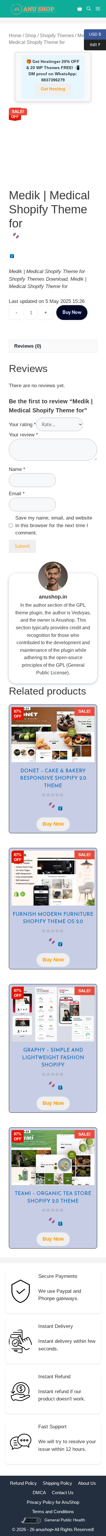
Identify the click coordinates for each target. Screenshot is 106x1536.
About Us (87, 1483)
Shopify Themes (57, 35)
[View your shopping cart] (79, 9)
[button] (88, 9)
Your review (23, 435)
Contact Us (63, 1492)
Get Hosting (52, 89)
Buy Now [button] (53, 824)
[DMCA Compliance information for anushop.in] (31, 1520)
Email (17, 493)
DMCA (39, 1492)
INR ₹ (92, 44)
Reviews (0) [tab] (27, 346)
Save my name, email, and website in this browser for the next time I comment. (53, 525)
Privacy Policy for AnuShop (53, 1502)
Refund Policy (23, 1483)
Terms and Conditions (53, 1511)
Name (17, 469)
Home (15, 35)
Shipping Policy (57, 1483)
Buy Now (71, 312)
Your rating (22, 424)
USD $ (92, 34)
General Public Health (64, 1520)
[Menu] (99, 9)
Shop (30, 35)
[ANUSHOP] (32, 9)
